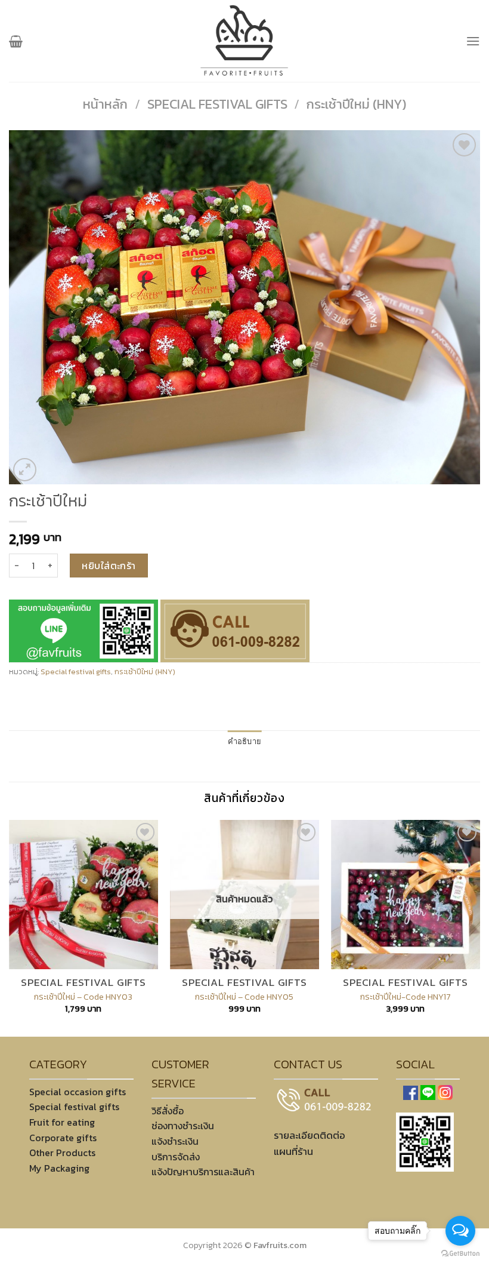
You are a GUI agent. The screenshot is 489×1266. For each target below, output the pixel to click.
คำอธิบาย (245, 742)
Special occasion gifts (77, 1091)
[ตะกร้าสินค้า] (16, 41)
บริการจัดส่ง (175, 1157)
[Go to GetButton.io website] (460, 1254)
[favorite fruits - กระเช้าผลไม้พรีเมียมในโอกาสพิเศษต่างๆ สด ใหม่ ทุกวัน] (244, 41)
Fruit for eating (62, 1122)
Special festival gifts (217, 104)
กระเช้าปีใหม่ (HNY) (356, 104)
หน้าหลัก (105, 104)
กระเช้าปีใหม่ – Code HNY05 (244, 997)
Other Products (62, 1152)
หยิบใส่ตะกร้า (109, 565)
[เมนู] (473, 41)
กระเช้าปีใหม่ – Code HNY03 (83, 997)
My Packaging (59, 1168)
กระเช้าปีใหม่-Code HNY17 (405, 997)
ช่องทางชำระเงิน (182, 1125)
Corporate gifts (63, 1137)
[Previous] (9, 927)
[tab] (245, 742)
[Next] (479, 927)
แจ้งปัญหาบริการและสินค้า (203, 1171)
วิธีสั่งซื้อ (167, 1111)
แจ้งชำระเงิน (175, 1141)
